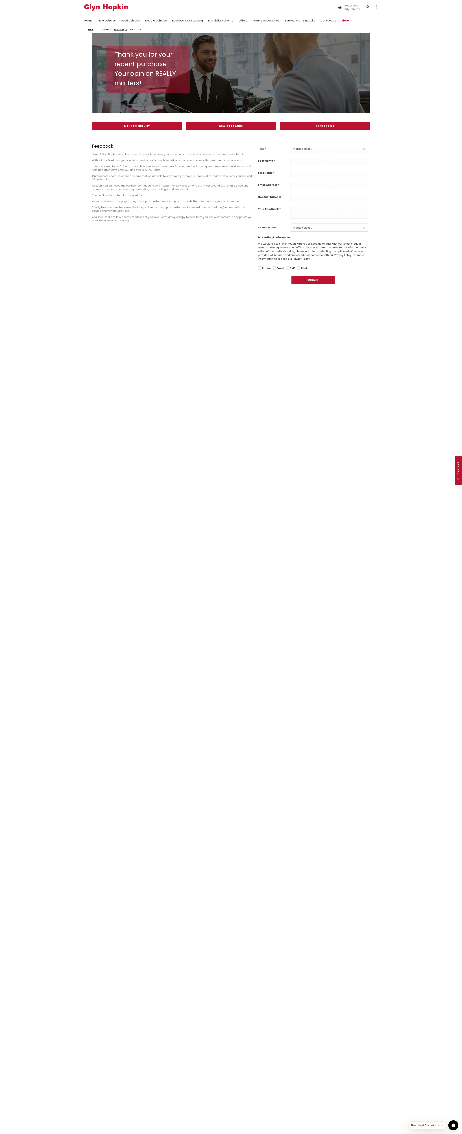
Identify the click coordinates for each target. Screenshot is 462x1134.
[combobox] (329, 149)
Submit (313, 280)
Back (90, 29)
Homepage (120, 29)
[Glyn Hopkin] (106, 7)
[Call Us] (377, 7)
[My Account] (367, 7)
